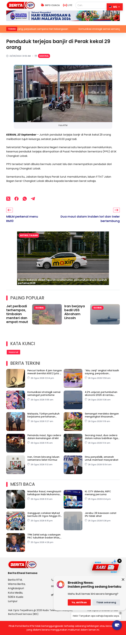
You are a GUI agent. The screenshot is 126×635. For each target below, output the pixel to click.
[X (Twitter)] (8, 199)
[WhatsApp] (25, 199)
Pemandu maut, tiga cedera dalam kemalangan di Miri (44, 437)
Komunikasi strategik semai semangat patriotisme (91, 29)
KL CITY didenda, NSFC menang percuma (98, 493)
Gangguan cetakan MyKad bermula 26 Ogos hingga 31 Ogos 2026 (43, 514)
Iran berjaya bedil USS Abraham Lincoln (74, 312)
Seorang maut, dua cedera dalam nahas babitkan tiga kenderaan (101, 437)
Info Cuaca (52, 5)
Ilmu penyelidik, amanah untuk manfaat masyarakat (101, 458)
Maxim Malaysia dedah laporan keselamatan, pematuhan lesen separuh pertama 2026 (62, 281)
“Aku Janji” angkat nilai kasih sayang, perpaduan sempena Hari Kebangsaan (102, 372)
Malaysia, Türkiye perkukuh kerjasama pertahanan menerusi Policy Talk (43, 415)
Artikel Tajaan (29, 235)
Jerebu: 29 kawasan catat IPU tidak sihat (100, 514)
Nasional (44, 56)
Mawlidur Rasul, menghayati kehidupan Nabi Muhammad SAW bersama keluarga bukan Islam (44, 493)
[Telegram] (33, 199)
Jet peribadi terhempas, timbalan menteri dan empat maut (17, 314)
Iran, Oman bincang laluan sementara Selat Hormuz (43, 458)
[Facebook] (16, 199)
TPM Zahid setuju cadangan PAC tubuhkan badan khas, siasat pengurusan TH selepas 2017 (44, 536)
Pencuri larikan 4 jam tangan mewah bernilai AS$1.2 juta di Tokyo (44, 372)
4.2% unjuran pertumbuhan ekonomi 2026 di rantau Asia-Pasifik (101, 393)
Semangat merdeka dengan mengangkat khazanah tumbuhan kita (102, 415)
